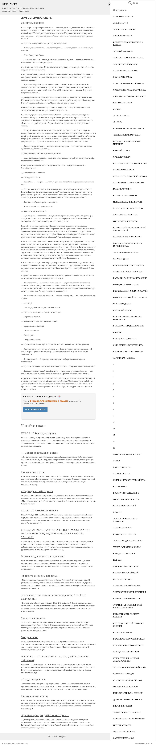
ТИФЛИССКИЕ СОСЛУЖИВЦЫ (126, 712)
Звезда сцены (29, 637)
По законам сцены (32, 472)
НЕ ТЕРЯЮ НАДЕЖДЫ (122, 632)
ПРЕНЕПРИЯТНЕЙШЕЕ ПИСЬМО (127, 680)
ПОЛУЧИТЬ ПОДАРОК (35, 409)
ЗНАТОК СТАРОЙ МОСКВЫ (125, 64)
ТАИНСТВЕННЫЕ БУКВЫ (124, 29)
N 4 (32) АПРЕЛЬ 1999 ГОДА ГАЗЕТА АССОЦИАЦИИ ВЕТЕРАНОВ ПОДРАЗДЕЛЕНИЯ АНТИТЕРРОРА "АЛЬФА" (55, 533)
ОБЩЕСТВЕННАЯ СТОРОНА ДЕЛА (128, 345)
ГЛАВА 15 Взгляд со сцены (38, 433)
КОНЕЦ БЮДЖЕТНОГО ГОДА (126, 284)
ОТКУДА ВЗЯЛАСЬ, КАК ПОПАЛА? (128, 271)
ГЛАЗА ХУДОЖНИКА (122, 189)
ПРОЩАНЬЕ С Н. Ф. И (122, 102)
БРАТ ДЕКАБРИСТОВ (122, 725)
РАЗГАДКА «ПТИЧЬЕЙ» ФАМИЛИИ (128, 693)
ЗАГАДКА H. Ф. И (120, 23)
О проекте (52, 737)
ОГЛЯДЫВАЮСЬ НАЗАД (123, 16)
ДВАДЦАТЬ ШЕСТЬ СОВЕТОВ (126, 566)
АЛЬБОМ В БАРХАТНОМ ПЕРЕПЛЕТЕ (129, 96)
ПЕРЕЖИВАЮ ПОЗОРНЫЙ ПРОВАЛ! (129, 639)
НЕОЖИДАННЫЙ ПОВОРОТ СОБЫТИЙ (130, 291)
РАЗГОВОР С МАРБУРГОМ (124, 534)
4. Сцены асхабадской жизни (39, 452)
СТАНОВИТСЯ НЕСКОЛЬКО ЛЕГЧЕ (128, 645)
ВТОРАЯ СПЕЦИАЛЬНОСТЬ (125, 195)
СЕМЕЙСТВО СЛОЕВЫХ (123, 169)
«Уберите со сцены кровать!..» (40, 575)
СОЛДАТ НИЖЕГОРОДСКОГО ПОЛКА (129, 90)
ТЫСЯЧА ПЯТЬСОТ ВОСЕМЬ (125, 252)
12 (114, 435)
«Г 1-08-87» (117, 122)
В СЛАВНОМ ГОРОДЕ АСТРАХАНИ (128, 326)
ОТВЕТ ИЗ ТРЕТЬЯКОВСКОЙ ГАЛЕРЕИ (130, 176)
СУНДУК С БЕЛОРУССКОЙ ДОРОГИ (128, 83)
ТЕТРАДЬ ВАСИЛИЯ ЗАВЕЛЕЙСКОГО (129, 667)
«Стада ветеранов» (33, 679)
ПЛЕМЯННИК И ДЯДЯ (122, 706)
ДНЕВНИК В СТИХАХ (122, 35)
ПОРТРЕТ (117, 109)
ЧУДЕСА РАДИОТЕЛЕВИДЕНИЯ (127, 547)
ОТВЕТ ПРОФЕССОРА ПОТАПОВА (128, 208)
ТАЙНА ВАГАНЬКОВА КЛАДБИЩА (128, 57)
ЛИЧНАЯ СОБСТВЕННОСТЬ (125, 214)
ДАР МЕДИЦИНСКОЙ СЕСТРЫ (126, 585)
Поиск (132, 3)
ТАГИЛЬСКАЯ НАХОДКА (124, 358)
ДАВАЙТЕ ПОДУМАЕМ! (123, 738)
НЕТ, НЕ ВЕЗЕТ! (120, 486)
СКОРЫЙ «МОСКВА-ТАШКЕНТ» (127, 236)
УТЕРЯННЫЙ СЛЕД (121, 473)
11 (114, 428)
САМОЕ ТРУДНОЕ (121, 259)
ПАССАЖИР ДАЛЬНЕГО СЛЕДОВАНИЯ (130, 278)
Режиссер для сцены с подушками (43, 556)
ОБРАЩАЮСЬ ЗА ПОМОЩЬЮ (126, 651)
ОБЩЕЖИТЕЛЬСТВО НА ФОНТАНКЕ (129, 718)
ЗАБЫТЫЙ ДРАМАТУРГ (123, 51)
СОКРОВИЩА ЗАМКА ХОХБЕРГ (127, 454)
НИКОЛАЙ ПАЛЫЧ (121, 150)
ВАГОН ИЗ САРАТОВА (122, 579)
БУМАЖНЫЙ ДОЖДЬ (122, 310)
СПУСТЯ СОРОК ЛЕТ (122, 467)
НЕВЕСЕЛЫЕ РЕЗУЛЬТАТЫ (124, 338)
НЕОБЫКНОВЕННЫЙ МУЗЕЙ (126, 572)
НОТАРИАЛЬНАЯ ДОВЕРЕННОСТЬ (128, 265)
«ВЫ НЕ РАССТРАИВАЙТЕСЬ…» (127, 135)
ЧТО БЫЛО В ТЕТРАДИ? (123, 673)
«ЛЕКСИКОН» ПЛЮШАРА (124, 731)
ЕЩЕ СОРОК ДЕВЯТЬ (122, 303)
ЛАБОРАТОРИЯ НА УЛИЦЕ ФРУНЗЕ (128, 182)
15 (114, 448)
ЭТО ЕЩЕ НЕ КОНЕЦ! (122, 527)
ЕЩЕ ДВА (117, 560)
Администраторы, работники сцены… (45, 715)
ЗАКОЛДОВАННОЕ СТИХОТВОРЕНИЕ (129, 592)
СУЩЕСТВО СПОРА (121, 157)
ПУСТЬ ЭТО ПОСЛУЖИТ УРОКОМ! (128, 351)
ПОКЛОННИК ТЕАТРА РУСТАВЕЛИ (128, 128)
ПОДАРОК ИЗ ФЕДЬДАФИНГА (126, 493)
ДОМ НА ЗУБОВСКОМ (122, 77)
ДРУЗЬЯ (116, 460)
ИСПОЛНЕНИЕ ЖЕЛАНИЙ (124, 505)
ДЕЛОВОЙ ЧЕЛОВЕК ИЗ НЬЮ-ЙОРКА (129, 480)
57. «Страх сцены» (33, 618)
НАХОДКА (117, 332)
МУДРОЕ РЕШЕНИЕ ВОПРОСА (126, 499)
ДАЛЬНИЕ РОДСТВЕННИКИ (125, 70)
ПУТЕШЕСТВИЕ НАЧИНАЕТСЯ (126, 598)
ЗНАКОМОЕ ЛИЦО (121, 115)
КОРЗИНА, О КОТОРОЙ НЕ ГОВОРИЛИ (130, 297)
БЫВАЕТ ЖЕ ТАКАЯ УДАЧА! (125, 221)
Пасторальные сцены (34, 696)
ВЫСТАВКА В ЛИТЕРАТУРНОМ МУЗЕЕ (130, 163)
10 (114, 422)
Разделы (62, 737)
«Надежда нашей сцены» (37, 491)
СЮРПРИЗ (117, 512)
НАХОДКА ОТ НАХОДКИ (124, 553)
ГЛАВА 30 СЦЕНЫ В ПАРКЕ (39, 510)
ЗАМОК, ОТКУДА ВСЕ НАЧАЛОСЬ (128, 540)
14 (114, 441)
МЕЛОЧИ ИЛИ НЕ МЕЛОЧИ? (125, 686)
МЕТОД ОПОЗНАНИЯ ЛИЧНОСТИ (128, 202)
